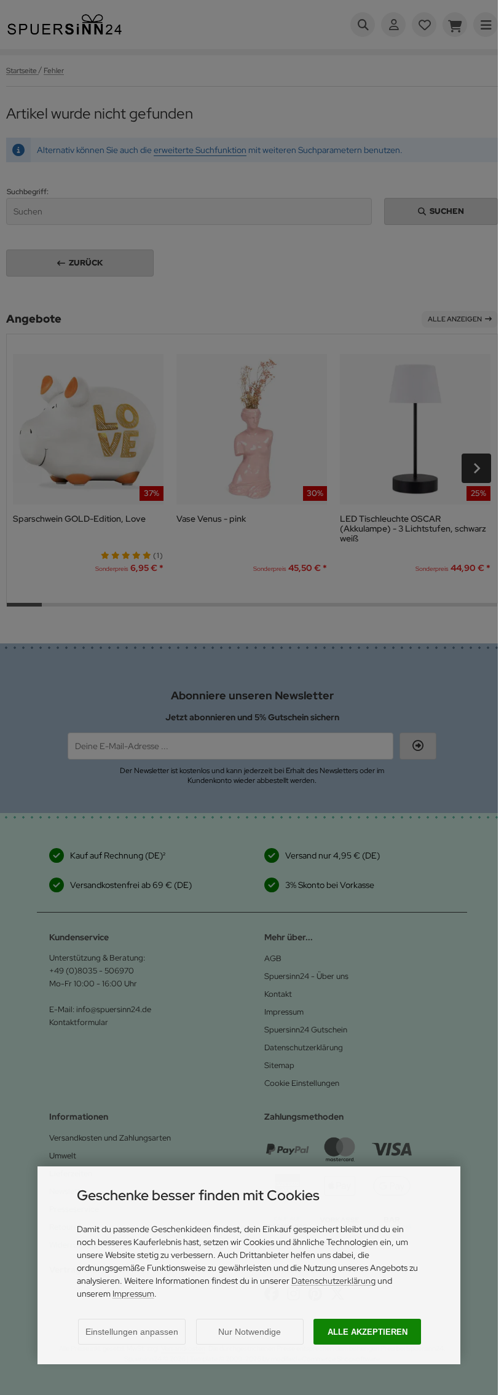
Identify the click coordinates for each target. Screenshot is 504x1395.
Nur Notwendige (249, 1332)
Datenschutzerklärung (333, 1280)
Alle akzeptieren (368, 1332)
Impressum (133, 1293)
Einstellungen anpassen (131, 1332)
